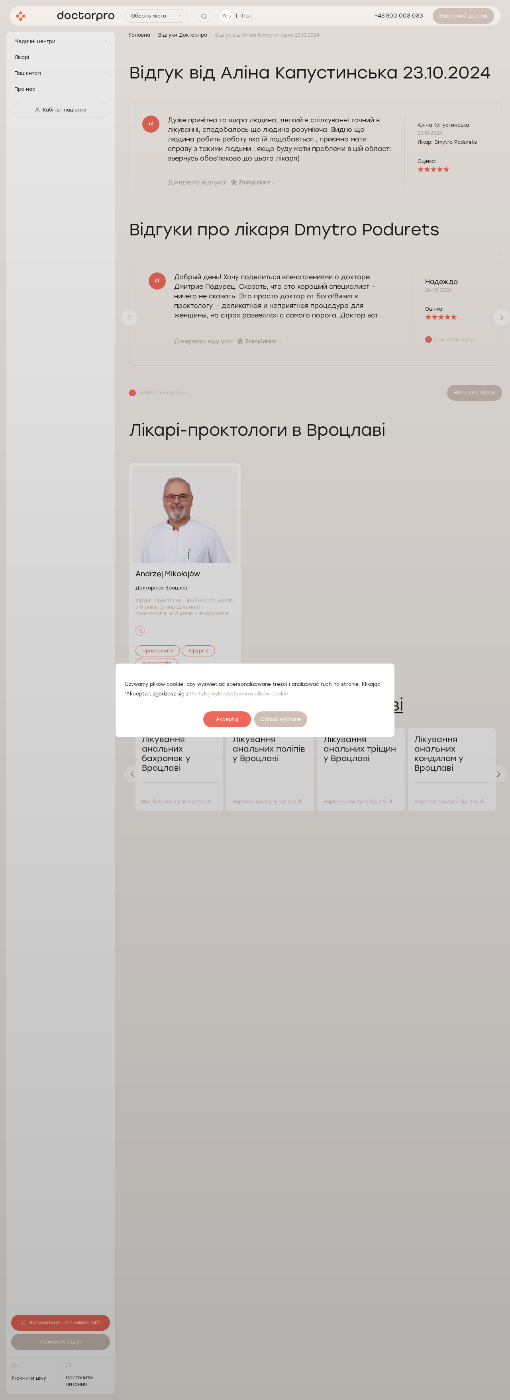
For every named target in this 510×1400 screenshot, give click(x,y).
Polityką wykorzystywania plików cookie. (240, 694)
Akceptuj (227, 719)
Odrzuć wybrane (281, 719)
